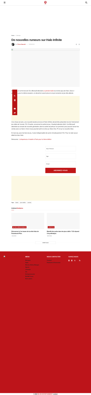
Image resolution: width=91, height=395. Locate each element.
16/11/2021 (13, 235)
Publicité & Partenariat (53, 262)
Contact (49, 260)
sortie (29, 202)
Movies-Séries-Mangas (19, 227)
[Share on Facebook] (14, 92)
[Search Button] (86, 2)
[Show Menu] (4, 2)
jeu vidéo (23, 202)
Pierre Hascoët (22, 44)
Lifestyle (18, 35)
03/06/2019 (31, 44)
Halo (17, 202)
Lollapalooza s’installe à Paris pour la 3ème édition (35, 139)
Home (12, 35)
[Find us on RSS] (79, 261)
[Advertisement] (45, 20)
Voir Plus (45, 242)
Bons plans (28, 278)
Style (26, 262)
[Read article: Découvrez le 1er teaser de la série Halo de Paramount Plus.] (27, 221)
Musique (28, 260)
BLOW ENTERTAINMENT (45, 394)
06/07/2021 (49, 235)
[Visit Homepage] (45, 2)
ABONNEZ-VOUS (61, 170)
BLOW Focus (29, 276)
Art (26, 271)
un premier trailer (48, 91)
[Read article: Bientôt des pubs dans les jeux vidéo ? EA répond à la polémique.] (63, 221)
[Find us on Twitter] (75, 261)
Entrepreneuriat (30, 274)
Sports (27, 267)
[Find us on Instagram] (71, 261)
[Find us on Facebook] (68, 261)
